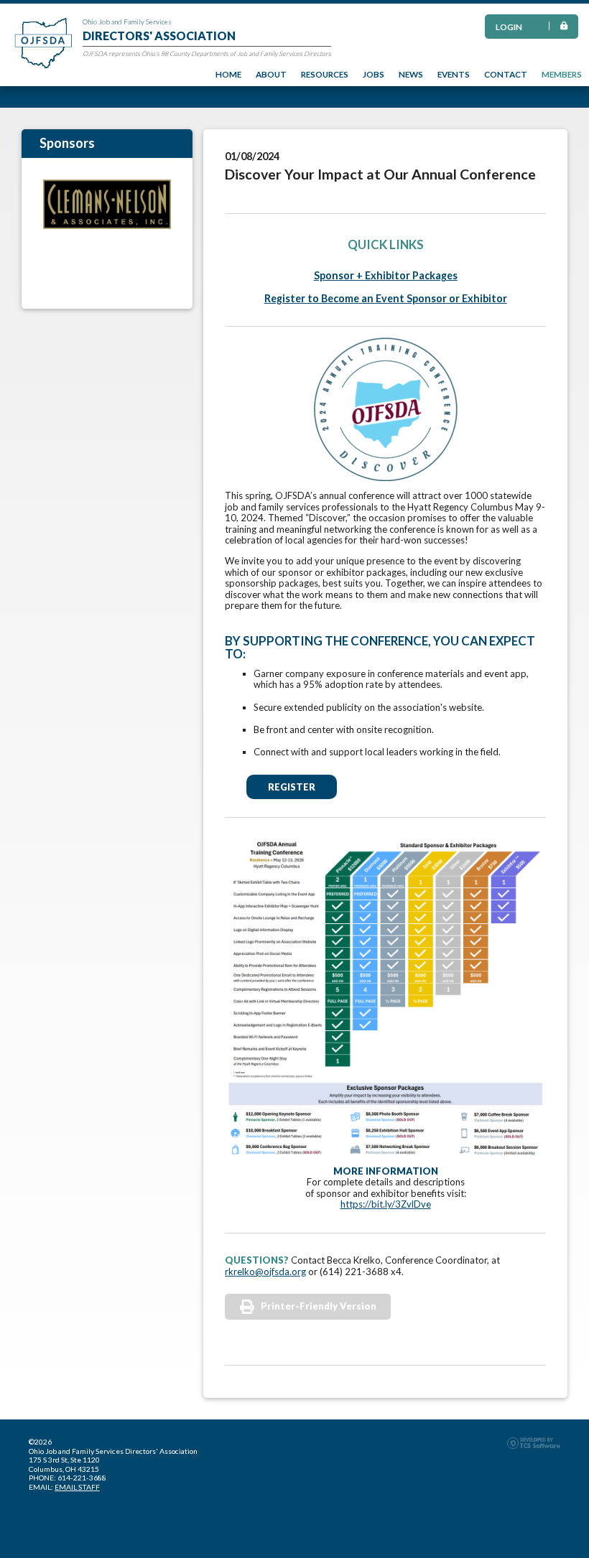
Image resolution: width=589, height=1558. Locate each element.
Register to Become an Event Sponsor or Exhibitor (385, 298)
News (411, 74)
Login (509, 27)
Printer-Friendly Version (318, 1306)
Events (453, 74)
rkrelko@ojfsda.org (265, 1271)
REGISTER (291, 787)
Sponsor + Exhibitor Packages (386, 275)
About (271, 74)
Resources (324, 74)
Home (228, 74)
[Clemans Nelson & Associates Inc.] (107, 204)
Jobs (373, 74)
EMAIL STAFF (77, 1487)
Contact (505, 74)
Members (562, 74)
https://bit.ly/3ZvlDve (385, 1204)
